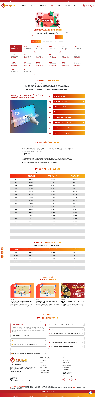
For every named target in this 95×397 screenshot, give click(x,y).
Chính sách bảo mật (66, 362)
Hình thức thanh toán (67, 365)
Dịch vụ (51, 5)
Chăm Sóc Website (43, 367)
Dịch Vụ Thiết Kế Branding (44, 370)
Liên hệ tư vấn (88, 5)
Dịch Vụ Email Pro (43, 365)
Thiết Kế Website (43, 360)
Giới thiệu (33, 5)
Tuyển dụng (67, 5)
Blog (75, 5)
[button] (47, 308)
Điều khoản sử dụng (66, 360)
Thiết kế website (42, 5)
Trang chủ (24, 5)
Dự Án (59, 5)
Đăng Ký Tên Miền (43, 362)
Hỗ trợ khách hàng (66, 367)
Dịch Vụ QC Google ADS (44, 372)
